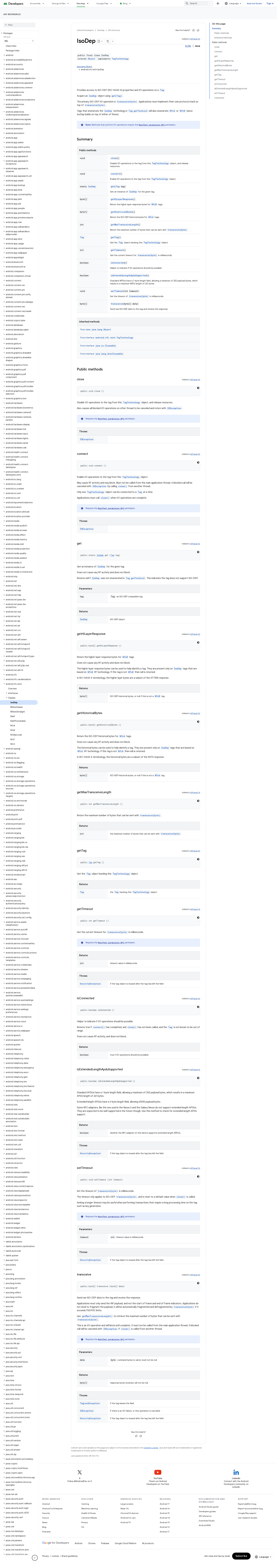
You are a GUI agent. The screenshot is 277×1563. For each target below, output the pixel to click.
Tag (162, 90)
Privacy (84, 1522)
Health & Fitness (88, 1513)
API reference (12, 14)
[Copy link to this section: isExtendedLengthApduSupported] (125, 1069)
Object (91, 58)
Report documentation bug (250, 1508)
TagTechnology (120, 58)
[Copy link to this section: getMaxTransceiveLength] (114, 792)
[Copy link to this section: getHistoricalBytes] (105, 713)
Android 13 (165, 1522)
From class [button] (95, 329)
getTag (114, 237)
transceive (117, 303)
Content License (151, 1448)
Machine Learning (89, 1508)
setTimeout (117, 291)
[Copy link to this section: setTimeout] (95, 1168)
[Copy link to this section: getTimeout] (96, 909)
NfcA (172, 111)
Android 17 (165, 1504)
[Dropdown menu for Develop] (89, 3)
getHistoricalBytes (122, 212)
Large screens (126, 1504)
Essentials (35, 3)
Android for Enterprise (52, 1508)
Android (46, 1504)
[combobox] (198, 3)
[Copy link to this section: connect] (91, 454)
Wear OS (124, 1508)
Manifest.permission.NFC (152, 125)
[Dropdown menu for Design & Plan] (69, 3)
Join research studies (247, 1517)
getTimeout (117, 250)
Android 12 (165, 1527)
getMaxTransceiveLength (124, 224)
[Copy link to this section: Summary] (95, 139)
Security (46, 1513)
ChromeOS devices (129, 1513)
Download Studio (207, 1520)
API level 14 (195, 792)
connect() (99, 1027)
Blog (125, 3)
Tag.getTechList (138, 111)
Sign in (270, 3)
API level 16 (195, 1069)
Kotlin (188, 46)
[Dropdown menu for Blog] (131, 3)
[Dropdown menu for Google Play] (112, 3)
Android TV (125, 1522)
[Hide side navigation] (35, 1558)
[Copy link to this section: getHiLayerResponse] (108, 634)
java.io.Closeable (106, 345)
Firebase (105, 1543)
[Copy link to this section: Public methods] (105, 369)
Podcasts (46, 1531)
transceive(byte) (127, 101)
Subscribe (241, 1556)
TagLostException (90, 1403)
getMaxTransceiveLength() (97, 1316)
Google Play (102, 3)
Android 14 (165, 1517)
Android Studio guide (208, 1506)
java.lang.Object (84, 66)
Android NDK (205, 1525)
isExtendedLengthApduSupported (129, 275)
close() (122, 486)
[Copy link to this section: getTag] (89, 851)
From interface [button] (106, 337)
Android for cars (127, 1517)
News (44, 1522)
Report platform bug (247, 1504)
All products (148, 1543)
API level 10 (195, 39)
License (55, 1556)
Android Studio (254, 3)
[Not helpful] (198, 30)
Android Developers (85, 30)
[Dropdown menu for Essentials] (44, 3)
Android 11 (164, 1531)
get (113, 186)
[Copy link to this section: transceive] (94, 1274)
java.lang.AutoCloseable (109, 353)
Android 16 (165, 1508)
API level (6, 37)
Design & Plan (58, 3)
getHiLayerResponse (122, 199)
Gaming (85, 1504)
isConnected (118, 262)
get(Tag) (117, 95)
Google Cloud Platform (125, 1543)
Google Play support (247, 1513)
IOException (174, 408)
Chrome (91, 1543)
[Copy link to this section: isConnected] (97, 998)
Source (45, 1517)
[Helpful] (193, 30)
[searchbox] (19, 25)
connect (115, 173)
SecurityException (90, 983)
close (114, 158)
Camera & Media (89, 1517)
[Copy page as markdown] (108, 41)
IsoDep (93, 95)
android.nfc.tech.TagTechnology (114, 337)
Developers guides (207, 1511)
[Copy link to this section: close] (87, 379)
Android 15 (165, 1513)
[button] (19, 33)
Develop (81, 3)
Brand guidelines (69, 1556)
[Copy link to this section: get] (84, 543)
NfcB (182, 111)
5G (82, 1527)
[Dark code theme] (198, 388)
